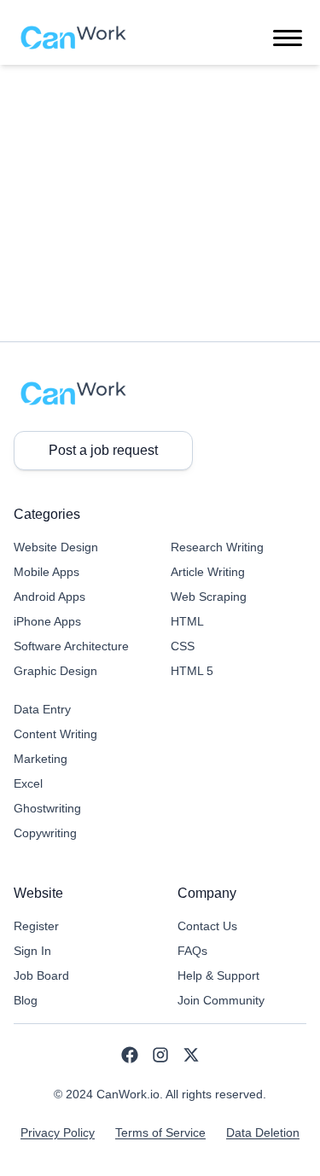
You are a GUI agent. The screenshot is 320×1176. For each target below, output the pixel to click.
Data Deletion (263, 1132)
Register (36, 926)
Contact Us (207, 926)
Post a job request (103, 450)
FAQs (192, 951)
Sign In (32, 951)
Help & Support (218, 975)
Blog (26, 1000)
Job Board (41, 975)
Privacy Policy (57, 1132)
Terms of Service (160, 1132)
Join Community (221, 1000)
